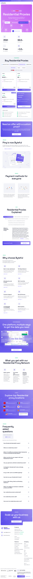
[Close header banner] (32, 0)
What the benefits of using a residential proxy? (22, 216)
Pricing (16, 536)
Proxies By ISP (17, 539)
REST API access (17, 550)
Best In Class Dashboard (18, 553)
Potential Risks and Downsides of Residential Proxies (16, 222)
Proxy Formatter (26, 559)
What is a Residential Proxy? (8, 216)
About (25, 543)
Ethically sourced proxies (18, 543)
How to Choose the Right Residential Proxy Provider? (16, 224)
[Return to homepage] (5, 528)
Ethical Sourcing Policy (14, 576)
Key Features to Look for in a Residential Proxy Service (16, 220)
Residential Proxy (19, 532)
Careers (25, 546)
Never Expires (13, 67)
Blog (25, 550)
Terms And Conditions (10, 576)
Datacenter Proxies (6, 64)
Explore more (28, 576)
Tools (25, 554)
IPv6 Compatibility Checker (28, 558)
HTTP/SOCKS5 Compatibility (19, 549)
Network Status (26, 564)
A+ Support (16, 546)
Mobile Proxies (29, 64)
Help (24, 563)
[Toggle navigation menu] (31, 3)
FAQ (24, 551)
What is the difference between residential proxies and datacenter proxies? (16, 218)
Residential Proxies (22, 64)
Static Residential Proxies (14, 64)
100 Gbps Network (17, 552)
